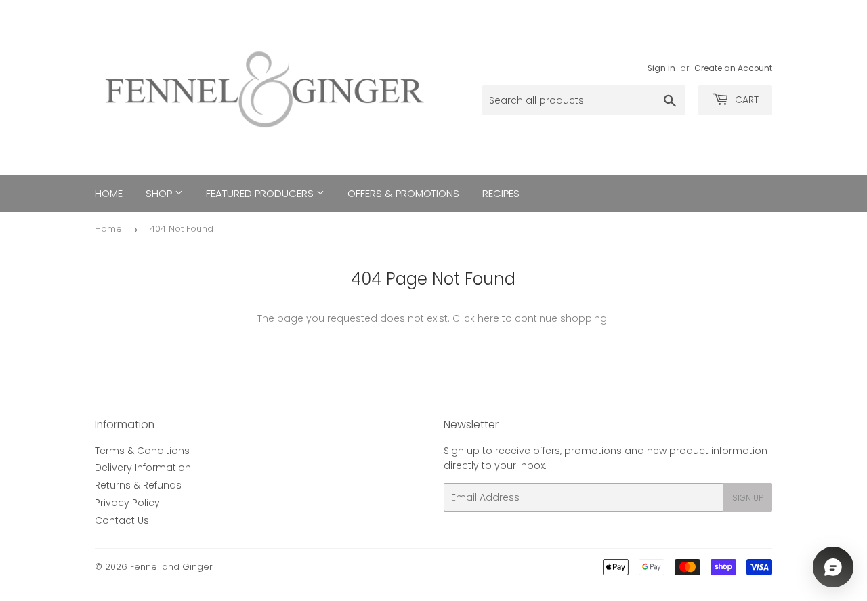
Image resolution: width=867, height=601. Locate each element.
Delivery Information (143, 467)
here (488, 318)
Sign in (661, 68)
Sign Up (747, 497)
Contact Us (122, 520)
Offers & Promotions (403, 193)
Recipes (501, 193)
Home (109, 193)
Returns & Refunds (138, 485)
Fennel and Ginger (171, 566)
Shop (160, 193)
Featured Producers (261, 193)
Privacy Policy (127, 503)
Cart (745, 99)
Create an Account (733, 68)
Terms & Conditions (142, 450)
